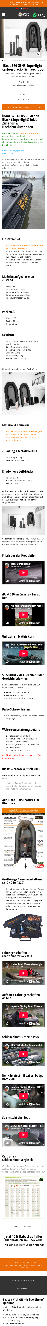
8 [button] (17, 61)
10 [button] (21, 61)
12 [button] (26, 61)
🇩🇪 (17, 8)
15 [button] (32, 61)
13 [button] (28, 61)
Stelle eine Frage (23, 1226)
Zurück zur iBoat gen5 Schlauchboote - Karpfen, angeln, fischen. (23, 1265)
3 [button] (7, 61)
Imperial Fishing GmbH (23, 1280)
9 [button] (19, 61)
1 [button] (2, 60)
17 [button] (36, 61)
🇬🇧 (25, 8)
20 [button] (42, 61)
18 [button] (38, 61)
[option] (23, 3)
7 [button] (15, 61)
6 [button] (13, 61)
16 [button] (34, 61)
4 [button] (9, 61)
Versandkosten (29, 85)
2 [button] (5, 61)
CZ (29, 8)
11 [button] (24, 61)
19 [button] (40, 61)
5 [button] (11, 61)
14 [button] (30, 61)
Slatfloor (10, 265)
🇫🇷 (21, 8)
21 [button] (44, 61)
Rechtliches (23, 1288)
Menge (23, 94)
